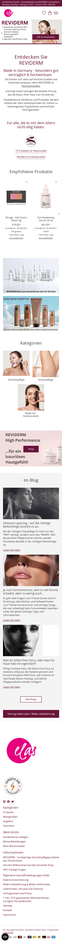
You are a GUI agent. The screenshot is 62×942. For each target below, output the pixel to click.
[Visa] (25, 937)
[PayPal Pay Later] (39, 937)
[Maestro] (30, 937)
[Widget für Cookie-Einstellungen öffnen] (5, 936)
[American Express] (54, 937)
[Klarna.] (49, 937)
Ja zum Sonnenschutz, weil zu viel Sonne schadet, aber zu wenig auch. (30, 591)
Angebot (8, 821)
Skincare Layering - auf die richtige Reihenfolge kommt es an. (27, 525)
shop (31, 449)
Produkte (8, 812)
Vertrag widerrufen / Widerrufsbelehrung (31, 714)
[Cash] (10, 937)
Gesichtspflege (16, 379)
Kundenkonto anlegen (15, 837)
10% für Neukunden (45, 37)
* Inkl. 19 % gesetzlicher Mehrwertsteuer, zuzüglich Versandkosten (26, 899)
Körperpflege (45, 379)
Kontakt (7, 910)
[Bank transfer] (15, 937)
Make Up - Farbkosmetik (31, 415)
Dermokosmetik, (31, 86)
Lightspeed (8, 932)
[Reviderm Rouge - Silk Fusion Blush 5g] (16, 196)
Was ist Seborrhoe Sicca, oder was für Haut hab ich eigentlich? (29, 662)
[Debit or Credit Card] (44, 937)
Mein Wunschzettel (14, 846)
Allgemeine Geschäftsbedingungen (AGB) (26, 875)
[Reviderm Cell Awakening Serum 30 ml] (46, 196)
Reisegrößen (10, 816)
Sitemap (7, 905)
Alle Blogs (31, 699)
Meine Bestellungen (14, 841)
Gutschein (8, 825)
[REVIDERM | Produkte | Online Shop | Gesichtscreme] (8, 13)
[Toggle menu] (56, 13)
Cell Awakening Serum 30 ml (45, 219)
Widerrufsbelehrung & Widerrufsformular (26, 884)
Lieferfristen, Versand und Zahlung (23, 888)
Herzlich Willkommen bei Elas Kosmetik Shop (28, 865)
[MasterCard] (20, 937)
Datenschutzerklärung (16, 879)
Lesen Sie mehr (11, 550)
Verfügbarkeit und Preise (17, 893)
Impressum (9, 914)
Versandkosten (16, 238)
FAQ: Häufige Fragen (14, 869)
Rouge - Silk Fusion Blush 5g (16, 219)
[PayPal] (34, 937)
